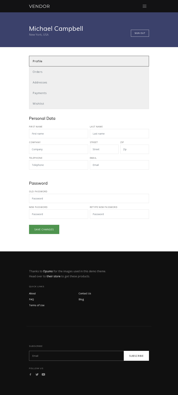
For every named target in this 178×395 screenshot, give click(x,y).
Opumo (48, 271)
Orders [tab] (38, 72)
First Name (35, 126)
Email (93, 157)
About (32, 293)
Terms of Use (36, 305)
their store (53, 276)
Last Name (96, 126)
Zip (122, 142)
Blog (81, 299)
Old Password (38, 191)
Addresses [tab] (40, 82)
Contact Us (85, 293)
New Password (38, 207)
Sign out (140, 33)
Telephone (35, 157)
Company (35, 142)
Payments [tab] (40, 93)
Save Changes (44, 229)
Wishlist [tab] (38, 104)
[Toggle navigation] (144, 6)
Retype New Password (104, 207)
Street (94, 142)
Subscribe (136, 355)
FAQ (31, 299)
